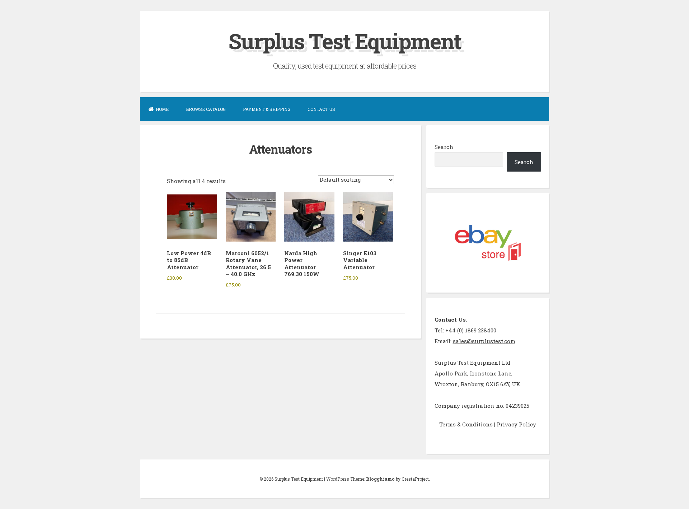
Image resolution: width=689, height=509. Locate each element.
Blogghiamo (380, 479)
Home (162, 109)
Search (444, 146)
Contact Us (321, 109)
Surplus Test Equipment (345, 41)
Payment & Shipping (266, 109)
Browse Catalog (206, 109)
